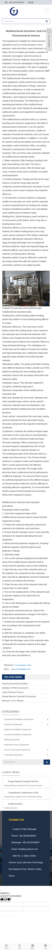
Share (6, 948)
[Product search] (47, 762)
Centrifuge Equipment (13, 755)
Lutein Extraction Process (12, 692)
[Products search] (46, 21)
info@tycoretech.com (28, 849)
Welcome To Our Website (12, 701)
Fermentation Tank (23, 665)
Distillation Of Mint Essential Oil (15, 688)
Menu (32, 948)
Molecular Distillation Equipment (17, 729)
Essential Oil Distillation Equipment (18, 719)
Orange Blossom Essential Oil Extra (23, 781)
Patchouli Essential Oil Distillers (15, 683)
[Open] (49, 40)
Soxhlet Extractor (15, 804)
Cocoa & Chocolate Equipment (17, 750)
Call (19, 948)
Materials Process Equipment (16, 745)
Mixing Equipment (11, 740)
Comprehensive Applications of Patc (23, 792)
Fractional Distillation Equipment (17, 734)
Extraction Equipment (13, 724)
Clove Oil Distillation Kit (20, 669)
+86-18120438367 (16, 2)
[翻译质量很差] (7, 899)
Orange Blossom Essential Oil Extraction (19, 696)
